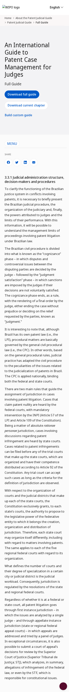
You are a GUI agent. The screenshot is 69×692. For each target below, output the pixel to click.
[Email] (34, 162)
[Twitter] (17, 162)
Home (8, 18)
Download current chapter (26, 105)
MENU (12, 143)
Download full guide (22, 94)
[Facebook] (8, 162)
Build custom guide (18, 115)
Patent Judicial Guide (19, 22)
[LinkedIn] (25, 162)
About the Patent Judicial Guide (34, 18)
